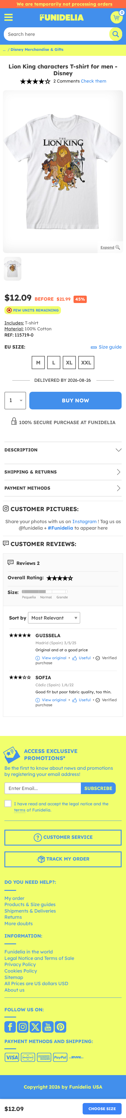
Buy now (75, 400)
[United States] (10, 1027)
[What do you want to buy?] (8, 17)
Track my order (67, 859)
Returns (13, 917)
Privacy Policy (20, 964)
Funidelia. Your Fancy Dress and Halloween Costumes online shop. (62, 17)
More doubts (18, 923)
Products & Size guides (30, 904)
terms (19, 810)
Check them (93, 81)
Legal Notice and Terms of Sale (39, 958)
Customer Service (67, 837)
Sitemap (13, 977)
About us (14, 990)
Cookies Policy (20, 971)
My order (14, 898)
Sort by (17, 618)
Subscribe (98, 788)
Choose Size (102, 1108)
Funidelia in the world (28, 952)
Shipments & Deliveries (30, 911)
